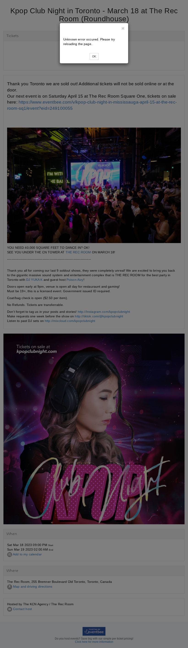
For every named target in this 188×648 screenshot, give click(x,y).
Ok (94, 56)
